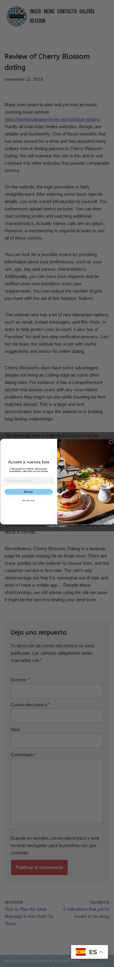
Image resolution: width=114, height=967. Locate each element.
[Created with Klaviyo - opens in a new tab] (57, 526)
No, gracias (28, 501)
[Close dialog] (111, 442)
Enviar (28, 492)
